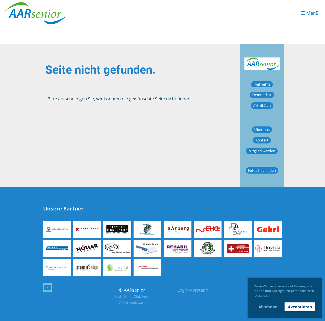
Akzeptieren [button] (300, 307)
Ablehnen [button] (268, 307)
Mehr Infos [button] (262, 296)
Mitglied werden (262, 151)
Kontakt (261, 140)
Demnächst (261, 94)
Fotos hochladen (262, 170)
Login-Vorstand (192, 290)
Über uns (262, 129)
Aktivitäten (262, 105)
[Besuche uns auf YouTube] (47, 289)
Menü (311, 13)
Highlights (262, 84)
